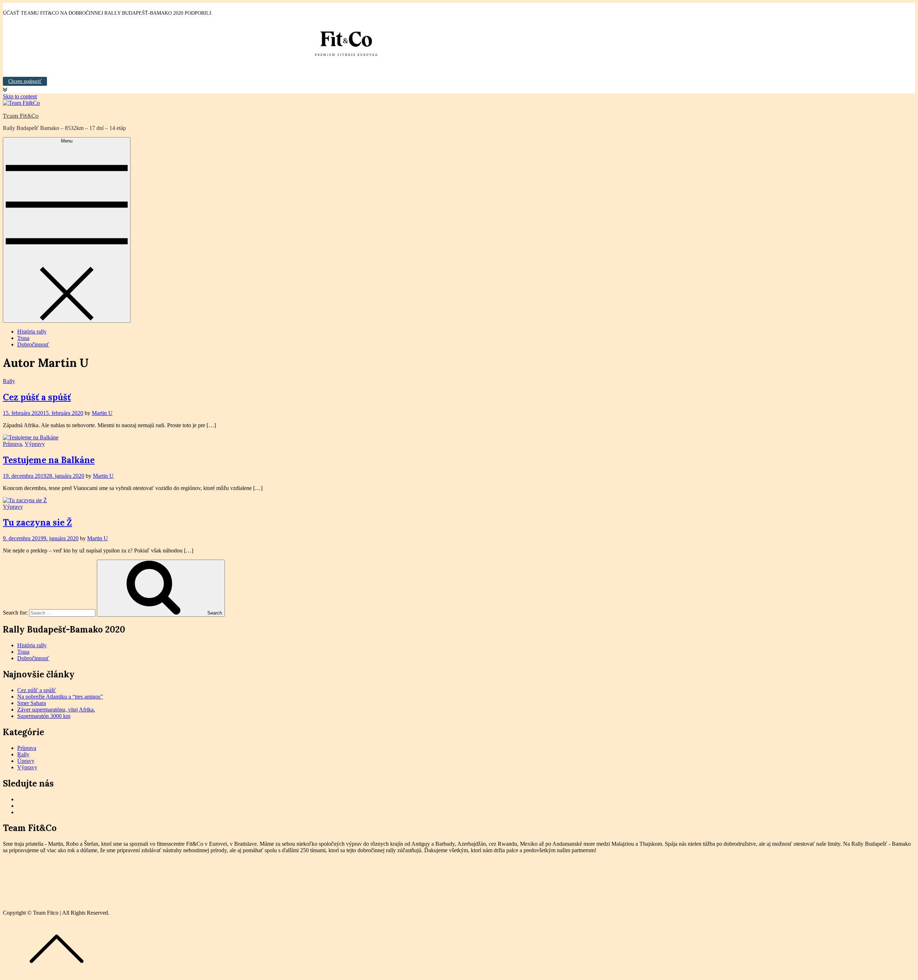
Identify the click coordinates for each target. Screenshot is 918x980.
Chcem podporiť (25, 81)
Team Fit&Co (21, 115)
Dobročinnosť (33, 344)
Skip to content (20, 96)
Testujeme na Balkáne (49, 460)
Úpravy (25, 761)
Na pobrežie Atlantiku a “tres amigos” (60, 697)
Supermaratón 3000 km (43, 716)
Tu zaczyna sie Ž (37, 522)
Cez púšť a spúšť (37, 397)
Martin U (102, 413)
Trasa (23, 338)
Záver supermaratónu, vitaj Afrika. (56, 709)
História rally (32, 331)
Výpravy (35, 444)
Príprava (12, 444)
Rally (9, 381)
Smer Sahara (31, 703)
